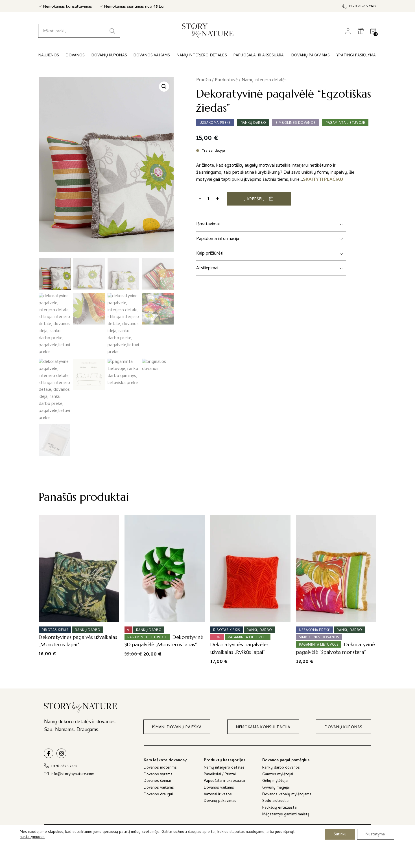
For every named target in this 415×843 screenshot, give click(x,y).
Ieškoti (112, 31)
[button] (164, 86)
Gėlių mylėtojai (275, 781)
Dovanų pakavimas (220, 801)
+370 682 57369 (362, 6)
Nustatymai (376, 834)
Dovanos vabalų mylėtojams (286, 795)
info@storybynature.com (72, 774)
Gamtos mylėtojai (277, 775)
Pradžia (203, 80)
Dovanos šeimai (157, 781)
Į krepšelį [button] (77, 616)
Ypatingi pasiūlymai (356, 55)
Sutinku (340, 834)
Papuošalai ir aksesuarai (224, 781)
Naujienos (48, 55)
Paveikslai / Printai (220, 775)
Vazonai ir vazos (218, 795)
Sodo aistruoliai (275, 801)
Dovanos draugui (158, 795)
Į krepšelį (254, 199)
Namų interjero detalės (264, 80)
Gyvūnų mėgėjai (276, 788)
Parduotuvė (226, 80)
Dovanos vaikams (159, 788)
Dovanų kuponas (109, 55)
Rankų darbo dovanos (281, 768)
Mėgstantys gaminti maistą (285, 815)
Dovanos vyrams (158, 775)
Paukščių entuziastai (279, 808)
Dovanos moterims (160, 768)
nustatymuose (32, 837)
